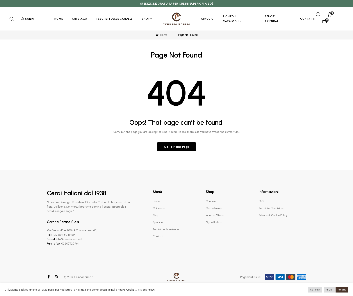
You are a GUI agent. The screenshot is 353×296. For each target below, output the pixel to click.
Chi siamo (159, 208)
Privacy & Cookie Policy (273, 215)
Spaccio (158, 222)
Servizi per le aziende (166, 229)
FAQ (261, 201)
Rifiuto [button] (329, 289)
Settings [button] (315, 289)
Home (156, 201)
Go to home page (176, 146)
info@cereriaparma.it (69, 239)
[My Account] (317, 14)
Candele (211, 201)
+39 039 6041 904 (64, 234)
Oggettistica (214, 222)
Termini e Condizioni (271, 208)
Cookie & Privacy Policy (140, 289)
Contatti (158, 236)
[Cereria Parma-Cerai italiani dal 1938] (176, 18)
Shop (156, 215)
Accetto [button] (342, 289)
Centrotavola (214, 208)
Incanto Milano (215, 215)
